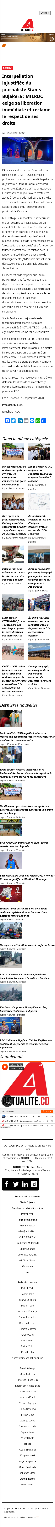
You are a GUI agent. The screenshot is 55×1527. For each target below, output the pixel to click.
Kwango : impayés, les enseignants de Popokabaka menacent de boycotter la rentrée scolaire (39, 675)
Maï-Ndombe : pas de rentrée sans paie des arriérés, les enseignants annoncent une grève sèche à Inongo (14, 475)
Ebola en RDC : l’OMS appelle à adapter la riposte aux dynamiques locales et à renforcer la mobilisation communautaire (27, 736)
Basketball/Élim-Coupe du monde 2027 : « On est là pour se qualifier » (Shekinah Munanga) (27, 877)
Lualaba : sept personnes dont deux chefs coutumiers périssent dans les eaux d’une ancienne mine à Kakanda (23, 912)
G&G (37, 1517)
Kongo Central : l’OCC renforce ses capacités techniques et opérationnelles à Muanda (40, 474)
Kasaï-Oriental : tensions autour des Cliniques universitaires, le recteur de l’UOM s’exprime (39, 525)
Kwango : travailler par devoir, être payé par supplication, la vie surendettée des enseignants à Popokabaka (40, 577)
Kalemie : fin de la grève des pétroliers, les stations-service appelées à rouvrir (14, 574)
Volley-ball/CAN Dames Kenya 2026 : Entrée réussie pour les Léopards (24, 844)
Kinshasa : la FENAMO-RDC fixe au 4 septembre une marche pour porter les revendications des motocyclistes (14, 626)
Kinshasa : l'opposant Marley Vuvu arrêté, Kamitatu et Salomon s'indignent (23, 1009)
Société (7, 67)
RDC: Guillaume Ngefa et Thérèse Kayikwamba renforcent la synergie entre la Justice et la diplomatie (26, 1044)
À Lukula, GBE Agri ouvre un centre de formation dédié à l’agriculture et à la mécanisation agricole (39, 626)
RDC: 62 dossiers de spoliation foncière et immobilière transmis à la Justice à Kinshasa (25, 976)
